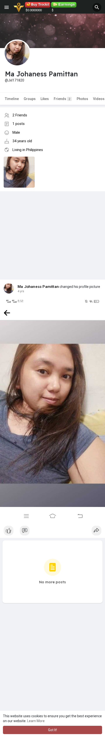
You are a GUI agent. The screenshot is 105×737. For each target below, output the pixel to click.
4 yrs (21, 291)
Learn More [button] (36, 721)
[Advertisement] (52, 230)
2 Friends (19, 115)
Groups (30, 99)
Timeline (12, 99)
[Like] (52, 532)
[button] (97, 7)
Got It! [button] (52, 730)
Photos (82, 99)
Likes (45, 99)
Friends (62, 99)
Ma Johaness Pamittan (38, 286)
